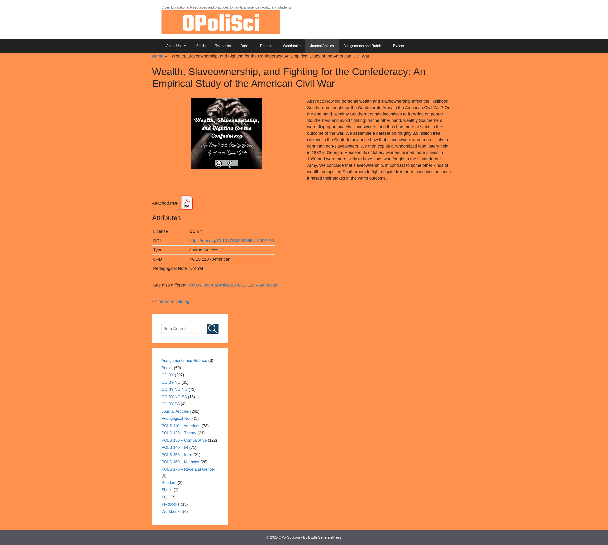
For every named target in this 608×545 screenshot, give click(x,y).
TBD (165, 497)
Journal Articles (322, 46)
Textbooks (223, 46)
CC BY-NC (171, 382)
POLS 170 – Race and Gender (188, 469)
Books (246, 46)
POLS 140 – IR (175, 447)
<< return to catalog (170, 301)
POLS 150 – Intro (177, 455)
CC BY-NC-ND (174, 389)
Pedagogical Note (177, 418)
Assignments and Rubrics (363, 46)
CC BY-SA (171, 404)
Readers (266, 46)
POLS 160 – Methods (180, 462)
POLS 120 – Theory (179, 433)
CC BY (195, 285)
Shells (201, 46)
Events (398, 46)
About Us (173, 46)
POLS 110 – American (256, 285)
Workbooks (292, 46)
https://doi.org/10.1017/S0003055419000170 (231, 240)
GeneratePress (330, 537)
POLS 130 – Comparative (184, 440)
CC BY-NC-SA (174, 397)
